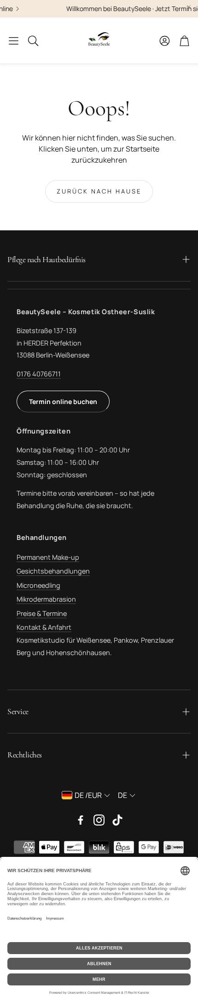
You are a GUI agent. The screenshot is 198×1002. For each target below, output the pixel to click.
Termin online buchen (63, 401)
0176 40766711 (39, 373)
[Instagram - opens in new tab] (99, 820)
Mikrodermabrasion (46, 599)
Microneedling (38, 585)
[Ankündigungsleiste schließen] (189, 7)
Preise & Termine (42, 613)
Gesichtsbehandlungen (53, 571)
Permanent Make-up (48, 557)
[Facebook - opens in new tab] (80, 820)
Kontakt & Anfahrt (44, 627)
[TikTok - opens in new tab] (117, 820)
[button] (13, 40)
